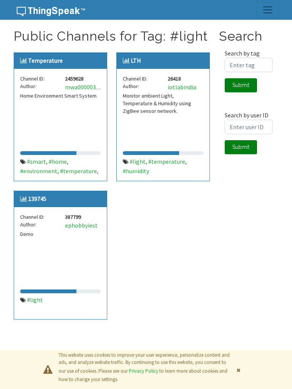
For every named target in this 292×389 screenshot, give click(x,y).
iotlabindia (182, 87)
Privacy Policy (143, 371)
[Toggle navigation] (267, 9)
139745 (37, 198)
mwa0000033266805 (91, 87)
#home (58, 161)
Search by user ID (246, 115)
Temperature (45, 60)
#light (138, 161)
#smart (36, 161)
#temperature (78, 171)
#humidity (136, 171)
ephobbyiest (81, 225)
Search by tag (242, 53)
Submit (240, 85)
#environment (38, 171)
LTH (136, 60)
